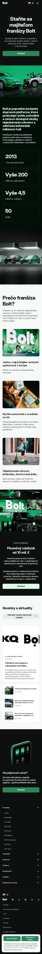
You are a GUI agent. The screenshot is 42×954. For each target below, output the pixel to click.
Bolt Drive (7, 826)
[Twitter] (19, 899)
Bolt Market (8, 835)
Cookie (5, 923)
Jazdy (6, 813)
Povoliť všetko (12, 938)
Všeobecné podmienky (11, 909)
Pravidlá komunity (9, 932)
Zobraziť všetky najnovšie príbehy (19, 616)
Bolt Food (7, 831)
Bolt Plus (7, 844)
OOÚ (4, 914)
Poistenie (6, 918)
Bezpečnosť (7, 927)
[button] (21, 808)
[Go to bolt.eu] (5, 3)
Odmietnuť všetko (30, 939)
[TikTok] (38, 899)
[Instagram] (25, 899)
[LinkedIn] (32, 899)
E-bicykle (7, 822)
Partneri (5, 905)
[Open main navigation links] (37, 3)
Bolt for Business (10, 840)
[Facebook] (12, 899)
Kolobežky (8, 817)
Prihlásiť (21, 53)
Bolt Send (7, 849)
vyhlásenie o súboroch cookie (13, 948)
